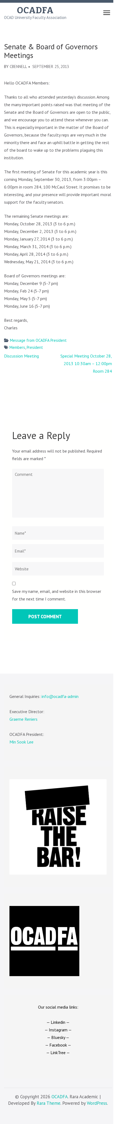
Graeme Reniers (23, 719)
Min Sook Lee (21, 742)
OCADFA (35, 10)
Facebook (58, 1045)
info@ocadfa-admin (60, 696)
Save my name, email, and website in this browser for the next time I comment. (56, 595)
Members (17, 347)
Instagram (58, 1029)
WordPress (97, 1103)
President (35, 347)
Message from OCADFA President (38, 340)
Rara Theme (48, 1103)
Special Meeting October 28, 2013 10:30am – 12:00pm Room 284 (86, 363)
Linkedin (58, 1022)
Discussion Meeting (21, 356)
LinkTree (58, 1052)
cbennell (18, 66)
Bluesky (58, 1037)
